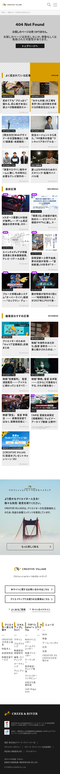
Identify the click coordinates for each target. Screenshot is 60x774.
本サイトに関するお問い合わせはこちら (30, 589)
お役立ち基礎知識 (30, 683)
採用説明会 (7, 652)
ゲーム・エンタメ (50, 642)
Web (44, 634)
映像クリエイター (30, 654)
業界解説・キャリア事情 (30, 669)
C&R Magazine (30, 690)
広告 (44, 646)
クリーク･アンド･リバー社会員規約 (37, 747)
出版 (44, 650)
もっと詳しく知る (30, 546)
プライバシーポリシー (12, 747)
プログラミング (19, 645)
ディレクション (19, 672)
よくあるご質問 (18, 609)
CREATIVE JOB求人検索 (7, 642)
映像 (44, 638)
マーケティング (19, 665)
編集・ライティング (19, 658)
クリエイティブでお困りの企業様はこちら (30, 598)
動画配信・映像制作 (19, 651)
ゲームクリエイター (30, 647)
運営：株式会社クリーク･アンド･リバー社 (19, 742)
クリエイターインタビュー (31, 677)
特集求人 (6, 648)
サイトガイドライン (41, 609)
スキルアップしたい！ (19, 627)
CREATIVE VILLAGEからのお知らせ (49, 658)
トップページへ (30, 45)
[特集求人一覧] (50, 309)
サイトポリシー (31, 751)
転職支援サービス (7, 658)
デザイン (18, 639)
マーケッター (30, 661)
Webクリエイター (30, 640)
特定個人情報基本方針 (13, 751)
